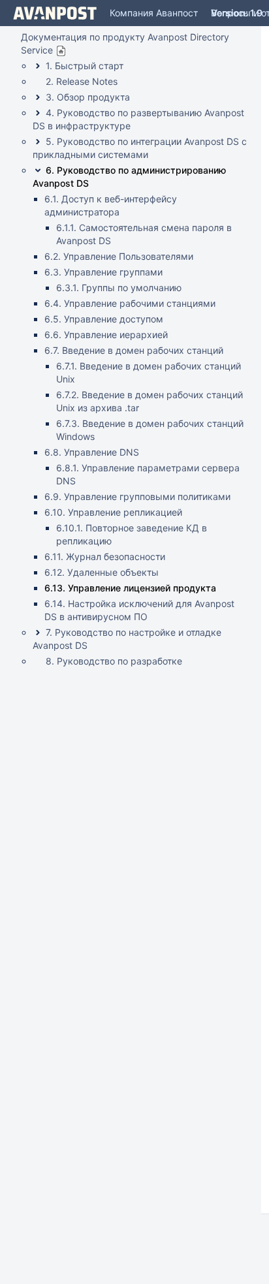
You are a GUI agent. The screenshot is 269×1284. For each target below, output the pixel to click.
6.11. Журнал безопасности (104, 556)
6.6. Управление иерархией (106, 334)
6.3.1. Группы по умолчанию (119, 287)
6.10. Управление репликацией (113, 512)
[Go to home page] (55, 13)
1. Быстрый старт (84, 65)
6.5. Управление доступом (103, 318)
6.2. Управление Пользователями (118, 256)
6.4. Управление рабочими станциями (129, 303)
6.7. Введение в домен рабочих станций (133, 350)
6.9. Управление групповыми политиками (137, 496)
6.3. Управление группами (103, 271)
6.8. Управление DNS (91, 452)
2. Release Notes (82, 81)
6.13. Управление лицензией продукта (130, 587)
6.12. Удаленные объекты (101, 572)
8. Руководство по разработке (114, 660)
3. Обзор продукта (88, 96)
